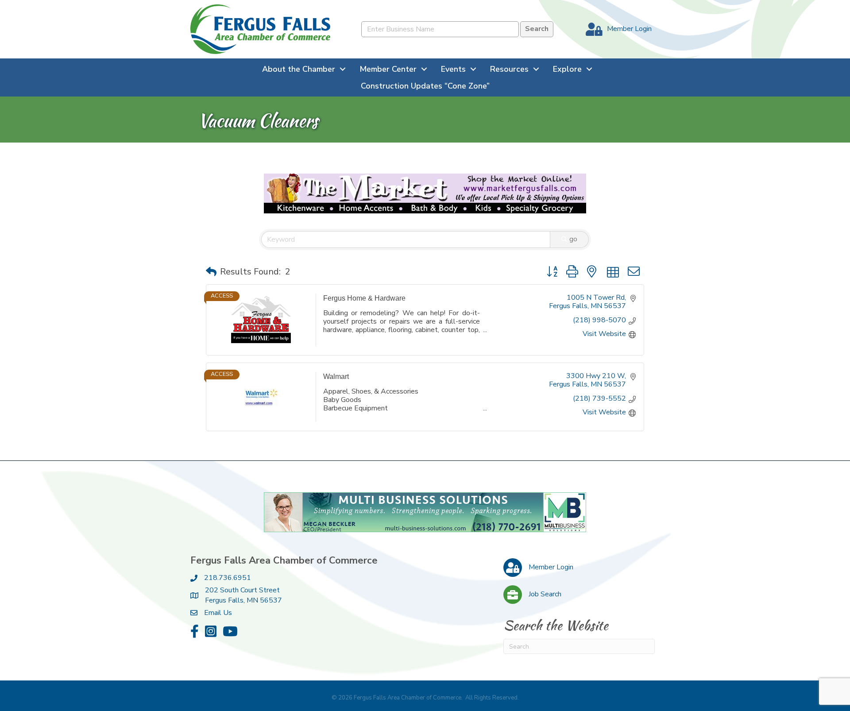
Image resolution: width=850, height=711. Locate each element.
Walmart (336, 376)
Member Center (388, 69)
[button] (211, 272)
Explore (567, 69)
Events (453, 69)
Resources (509, 69)
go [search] (573, 239)
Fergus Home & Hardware (364, 298)
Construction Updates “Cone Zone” (425, 86)
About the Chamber (298, 69)
